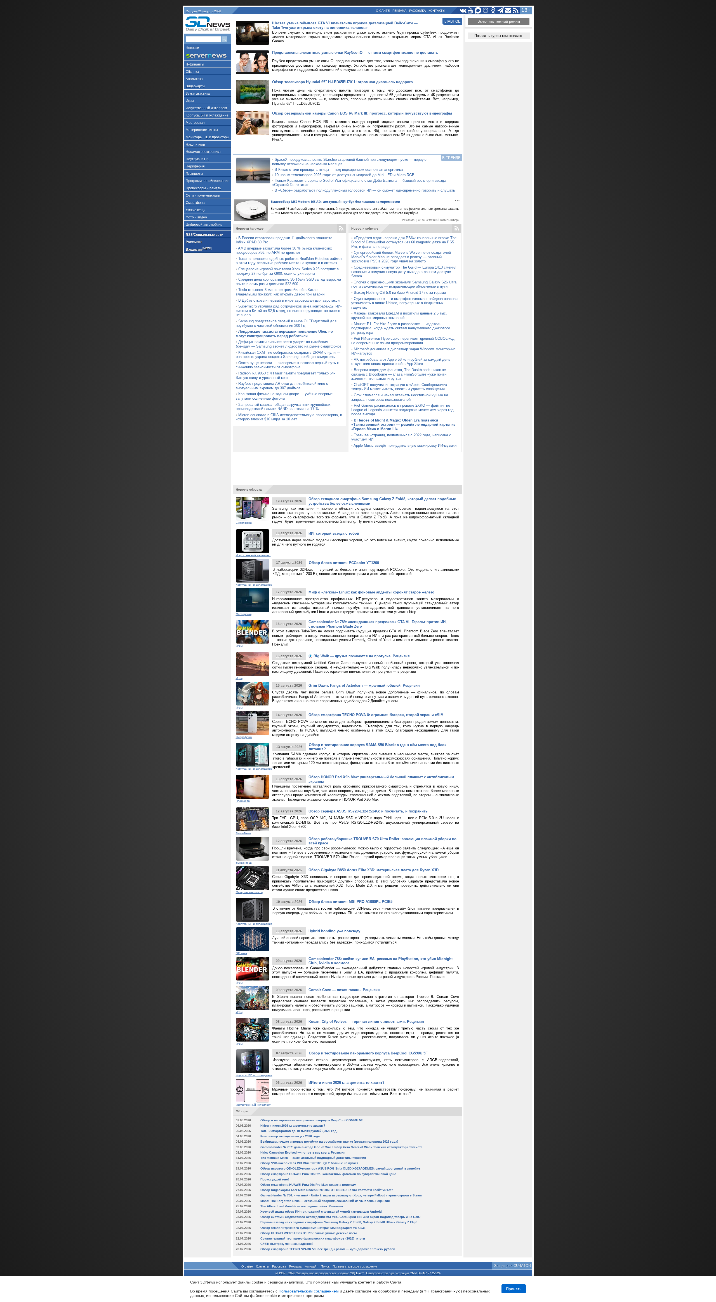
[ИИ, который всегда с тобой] (252, 541)
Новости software (364, 228)
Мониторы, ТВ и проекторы (207, 137)
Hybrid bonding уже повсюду (334, 931)
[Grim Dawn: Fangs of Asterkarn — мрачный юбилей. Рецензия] (252, 693)
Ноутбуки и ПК (197, 159)
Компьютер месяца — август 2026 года (290, 1136)
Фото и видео (196, 217)
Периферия (195, 166)
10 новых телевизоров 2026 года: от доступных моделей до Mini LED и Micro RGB (344, 175)
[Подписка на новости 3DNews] (508, 10)
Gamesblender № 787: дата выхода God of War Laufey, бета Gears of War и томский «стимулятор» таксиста (341, 1147)
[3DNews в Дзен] (485, 10)
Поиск (325, 1266)
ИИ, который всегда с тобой (333, 533)
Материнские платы (202, 130)
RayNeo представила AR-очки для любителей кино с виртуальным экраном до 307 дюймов (282, 385)
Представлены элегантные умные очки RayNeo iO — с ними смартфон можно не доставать (355, 52)
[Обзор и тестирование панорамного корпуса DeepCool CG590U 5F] (252, 1061)
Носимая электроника (203, 152)
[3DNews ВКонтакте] (463, 10)
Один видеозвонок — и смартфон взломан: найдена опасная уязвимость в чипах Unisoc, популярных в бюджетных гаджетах (404, 303)
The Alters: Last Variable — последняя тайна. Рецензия (301, 1206)
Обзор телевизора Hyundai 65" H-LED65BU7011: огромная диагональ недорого (342, 82)
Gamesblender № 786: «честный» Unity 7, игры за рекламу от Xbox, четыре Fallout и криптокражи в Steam (341, 1195)
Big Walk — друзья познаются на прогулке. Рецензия (361, 656)
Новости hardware (249, 228)
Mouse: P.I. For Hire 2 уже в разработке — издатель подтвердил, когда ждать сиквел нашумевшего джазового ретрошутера (400, 328)
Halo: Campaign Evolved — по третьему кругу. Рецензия (302, 1152)
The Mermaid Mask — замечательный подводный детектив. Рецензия (313, 1157)
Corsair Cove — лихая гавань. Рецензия (344, 990)
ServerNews (243, 833)
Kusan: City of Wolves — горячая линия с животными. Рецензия (366, 1021)
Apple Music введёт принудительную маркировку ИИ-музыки (405, 445)
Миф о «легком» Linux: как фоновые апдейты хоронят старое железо (371, 592)
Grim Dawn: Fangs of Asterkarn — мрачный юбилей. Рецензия (364, 685)
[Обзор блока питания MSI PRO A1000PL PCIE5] (252, 910)
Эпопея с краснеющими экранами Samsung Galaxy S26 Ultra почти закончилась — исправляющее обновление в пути (403, 284)
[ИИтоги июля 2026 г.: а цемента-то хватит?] (252, 1091)
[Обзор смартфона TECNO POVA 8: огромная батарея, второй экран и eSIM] (252, 723)
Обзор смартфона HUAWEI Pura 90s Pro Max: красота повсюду (308, 1184)
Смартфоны (195, 203)
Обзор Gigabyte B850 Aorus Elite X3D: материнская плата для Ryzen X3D (373, 870)
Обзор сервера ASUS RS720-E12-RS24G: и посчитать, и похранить (368, 811)
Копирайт (311, 1266)
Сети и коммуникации (203, 195)
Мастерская (195, 123)
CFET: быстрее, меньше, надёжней (287, 1243)
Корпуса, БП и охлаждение (207, 115)
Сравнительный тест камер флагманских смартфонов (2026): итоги (312, 1238)
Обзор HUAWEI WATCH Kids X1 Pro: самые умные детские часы (308, 1233)
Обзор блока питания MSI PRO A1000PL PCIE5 (350, 902)
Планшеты (194, 174)
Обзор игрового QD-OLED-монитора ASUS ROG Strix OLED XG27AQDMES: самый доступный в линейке (340, 1168)
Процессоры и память (203, 188)
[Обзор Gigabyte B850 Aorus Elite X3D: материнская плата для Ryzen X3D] (252, 878)
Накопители (195, 144)
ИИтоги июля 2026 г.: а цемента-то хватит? (346, 1082)
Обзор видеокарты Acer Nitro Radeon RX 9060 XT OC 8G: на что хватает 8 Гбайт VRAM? (326, 1190)
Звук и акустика (198, 94)
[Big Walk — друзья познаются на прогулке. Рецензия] (252, 664)
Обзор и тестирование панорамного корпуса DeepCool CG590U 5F (368, 1053)
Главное (452, 21)
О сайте (383, 10)
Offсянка (192, 72)
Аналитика (194, 79)
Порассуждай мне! (274, 1179)
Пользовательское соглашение (355, 1266)
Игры (190, 101)
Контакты (436, 10)
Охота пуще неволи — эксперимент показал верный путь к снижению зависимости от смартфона (287, 365)
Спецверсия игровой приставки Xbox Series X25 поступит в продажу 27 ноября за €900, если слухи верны (287, 271)
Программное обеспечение (207, 181)
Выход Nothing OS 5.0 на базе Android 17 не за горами (400, 292)
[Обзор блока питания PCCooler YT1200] (252, 571)
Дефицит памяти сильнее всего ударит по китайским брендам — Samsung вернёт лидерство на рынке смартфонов (288, 344)
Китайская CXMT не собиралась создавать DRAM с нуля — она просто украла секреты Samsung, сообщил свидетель (288, 354)
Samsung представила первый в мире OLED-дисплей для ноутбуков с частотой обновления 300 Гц (286, 323)
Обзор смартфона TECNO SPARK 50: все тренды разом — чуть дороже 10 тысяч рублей (327, 1249)
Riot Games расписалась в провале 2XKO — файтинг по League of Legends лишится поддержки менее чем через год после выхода (402, 409)
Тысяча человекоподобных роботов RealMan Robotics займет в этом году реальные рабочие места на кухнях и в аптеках (289, 261)
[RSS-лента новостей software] (456, 228)
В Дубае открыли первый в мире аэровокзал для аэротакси (289, 300)
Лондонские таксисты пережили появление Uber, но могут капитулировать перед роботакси (284, 333)
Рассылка (417, 10)
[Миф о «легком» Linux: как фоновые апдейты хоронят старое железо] (252, 600)
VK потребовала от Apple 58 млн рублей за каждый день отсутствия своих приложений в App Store (400, 361)
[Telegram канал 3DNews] (501, 10)
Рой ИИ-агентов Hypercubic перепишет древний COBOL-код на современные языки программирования (402, 340)
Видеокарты (195, 86)
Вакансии (198, 249)
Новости (192, 48)
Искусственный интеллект (206, 108)
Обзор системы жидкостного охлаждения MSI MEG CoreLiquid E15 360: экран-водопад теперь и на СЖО (340, 1217)
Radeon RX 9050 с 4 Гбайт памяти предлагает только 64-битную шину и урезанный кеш (285, 375)
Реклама (399, 10)
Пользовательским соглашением (309, 1291)
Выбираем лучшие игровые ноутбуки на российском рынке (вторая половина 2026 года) (329, 1141)
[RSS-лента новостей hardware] (341, 228)
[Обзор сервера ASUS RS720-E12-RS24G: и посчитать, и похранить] (252, 819)
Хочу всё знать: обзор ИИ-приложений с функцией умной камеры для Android (321, 1211)
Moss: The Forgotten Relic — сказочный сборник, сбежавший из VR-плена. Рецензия (325, 1201)
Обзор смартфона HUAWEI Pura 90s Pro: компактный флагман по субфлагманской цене (328, 1174)
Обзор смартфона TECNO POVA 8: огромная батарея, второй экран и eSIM (376, 715)
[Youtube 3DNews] (470, 10)
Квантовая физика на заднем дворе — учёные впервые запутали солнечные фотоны (284, 396)
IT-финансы (195, 64)
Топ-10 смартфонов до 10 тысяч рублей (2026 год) (299, 1131)
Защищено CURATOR (512, 1266)
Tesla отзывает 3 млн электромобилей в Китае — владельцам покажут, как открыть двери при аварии (280, 292)
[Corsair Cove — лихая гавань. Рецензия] (252, 998)
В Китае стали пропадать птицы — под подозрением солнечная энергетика (339, 169)
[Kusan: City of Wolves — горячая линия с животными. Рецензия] (252, 1030)
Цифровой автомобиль (204, 225)
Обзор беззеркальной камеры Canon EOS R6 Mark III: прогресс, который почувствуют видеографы (362, 113)
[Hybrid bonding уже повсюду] (252, 939)
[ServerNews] (207, 55)
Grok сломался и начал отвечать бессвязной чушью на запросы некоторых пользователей (399, 397)
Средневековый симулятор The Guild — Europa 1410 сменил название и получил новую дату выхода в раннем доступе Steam (403, 271)
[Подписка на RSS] (516, 10)
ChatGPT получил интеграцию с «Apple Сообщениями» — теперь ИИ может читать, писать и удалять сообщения (401, 387)
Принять (513, 1289)
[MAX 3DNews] (478, 10)
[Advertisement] (347, 466)
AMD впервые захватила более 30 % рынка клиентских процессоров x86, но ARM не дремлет (284, 250)
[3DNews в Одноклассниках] (493, 10)
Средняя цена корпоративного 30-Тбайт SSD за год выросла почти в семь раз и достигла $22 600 (288, 281)
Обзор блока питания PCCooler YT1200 (344, 563)
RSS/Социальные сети (204, 235)
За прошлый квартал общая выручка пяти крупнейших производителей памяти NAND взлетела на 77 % (283, 406)
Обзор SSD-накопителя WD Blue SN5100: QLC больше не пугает (309, 1163)
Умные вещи (196, 210)
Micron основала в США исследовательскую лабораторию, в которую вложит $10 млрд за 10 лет (289, 417)
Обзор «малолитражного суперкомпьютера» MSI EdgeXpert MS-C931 (313, 1227)
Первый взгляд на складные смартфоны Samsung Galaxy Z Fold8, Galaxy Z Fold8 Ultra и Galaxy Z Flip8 (338, 1222)
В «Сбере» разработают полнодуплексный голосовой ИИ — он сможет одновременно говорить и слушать (365, 190)
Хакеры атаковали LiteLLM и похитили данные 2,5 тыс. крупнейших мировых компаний (399, 315)
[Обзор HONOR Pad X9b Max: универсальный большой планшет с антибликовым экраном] (252, 787)
